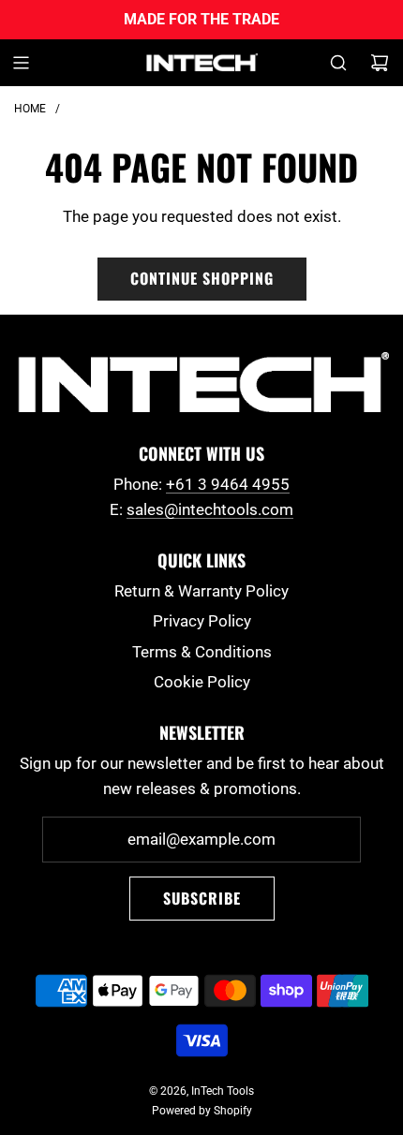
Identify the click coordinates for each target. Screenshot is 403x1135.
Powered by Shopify (202, 1110)
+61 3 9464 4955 (228, 484)
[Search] (338, 62)
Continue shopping (202, 278)
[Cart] (379, 62)
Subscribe (202, 898)
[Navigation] (20, 62)
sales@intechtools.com (210, 509)
